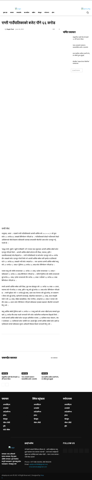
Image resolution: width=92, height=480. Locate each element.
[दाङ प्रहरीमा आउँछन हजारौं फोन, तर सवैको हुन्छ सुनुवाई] (51, 368)
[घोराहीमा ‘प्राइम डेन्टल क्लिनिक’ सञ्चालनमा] (67, 63)
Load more (76, 70)
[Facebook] (19, 35)
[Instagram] (81, 451)
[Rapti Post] (3, 29)
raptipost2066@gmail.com (38, 464)
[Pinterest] (30, 35)
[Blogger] (65, 451)
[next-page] (7, 384)
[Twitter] (24, 35)
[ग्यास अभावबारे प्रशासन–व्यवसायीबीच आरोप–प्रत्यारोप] (31, 368)
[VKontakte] (87, 451)
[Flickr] (76, 451)
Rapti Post (10, 29)
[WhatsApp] (35, 35)
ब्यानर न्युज (4, 373)
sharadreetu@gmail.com (38, 467)
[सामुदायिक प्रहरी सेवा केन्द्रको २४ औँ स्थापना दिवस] (11, 368)
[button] (87, 12)
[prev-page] (3, 384)
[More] (41, 35)
